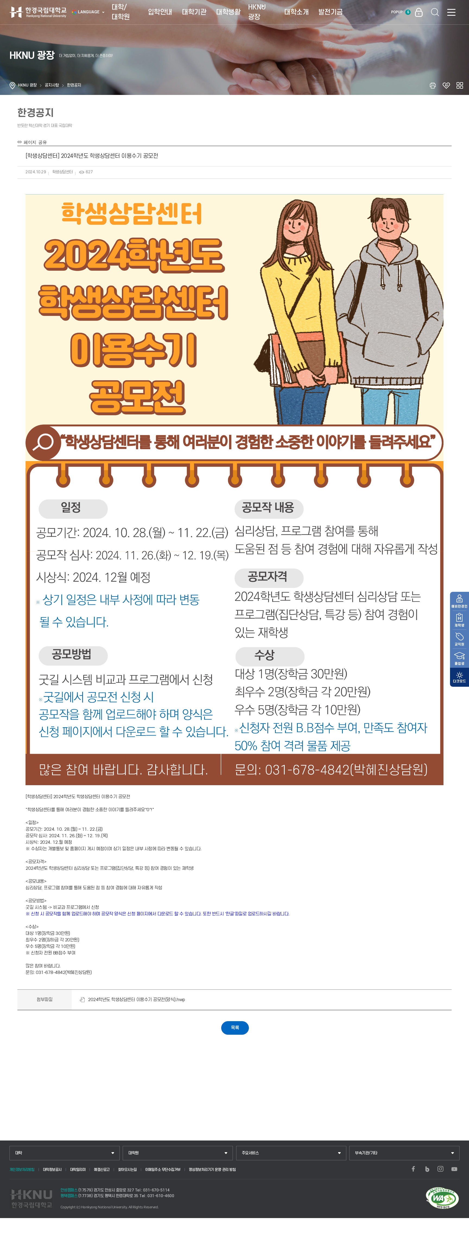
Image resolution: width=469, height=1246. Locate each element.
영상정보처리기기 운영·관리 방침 (212, 1170)
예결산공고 (102, 1170)
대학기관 (194, 12)
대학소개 (296, 12)
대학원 (133, 1153)
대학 (18, 1153)
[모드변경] (459, 677)
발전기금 (330, 12)
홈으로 (12, 85)
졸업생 (459, 664)
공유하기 (460, 85)
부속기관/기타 (366, 1153)
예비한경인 (459, 606)
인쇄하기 (432, 85)
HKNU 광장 (257, 12)
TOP (458, 1240)
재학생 (459, 625)
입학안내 (160, 12)
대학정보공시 (52, 1170)
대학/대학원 (121, 12)
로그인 (419, 12)
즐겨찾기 (446, 85)
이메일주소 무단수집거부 (162, 1170)
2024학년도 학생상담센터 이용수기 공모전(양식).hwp (136, 999)
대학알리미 (78, 1170)
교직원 (459, 644)
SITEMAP (451, 12)
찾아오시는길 (127, 1170)
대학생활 (228, 12)
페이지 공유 (34, 142)
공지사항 (52, 85)
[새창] (413, 1169)
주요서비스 (250, 1153)
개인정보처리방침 (21, 1170)
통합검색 (435, 12)
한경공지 (74, 85)
